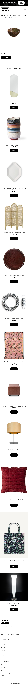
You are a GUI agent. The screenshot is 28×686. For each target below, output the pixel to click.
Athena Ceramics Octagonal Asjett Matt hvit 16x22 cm (14, 188)
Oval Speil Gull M (14, 102)
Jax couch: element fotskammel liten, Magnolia (14, 406)
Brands (9, 48)
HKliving (14, 48)
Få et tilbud (21, 3)
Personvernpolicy (5, 673)
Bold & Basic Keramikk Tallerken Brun (14, 275)
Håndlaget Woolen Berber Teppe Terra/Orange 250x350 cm (14, 362)
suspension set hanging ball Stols (14, 318)
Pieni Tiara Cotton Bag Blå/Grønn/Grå (14, 560)
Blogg (2, 665)
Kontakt (3, 667)
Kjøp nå (6, 57)
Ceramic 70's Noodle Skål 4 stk (14, 145)
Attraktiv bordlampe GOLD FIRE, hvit (14, 603)
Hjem (2, 17)
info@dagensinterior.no (7, 639)
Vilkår (2, 670)
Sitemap (3, 675)
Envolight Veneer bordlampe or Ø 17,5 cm (14, 449)
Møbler (3, 653)
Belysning (3, 647)
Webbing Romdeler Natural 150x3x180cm (14, 232)
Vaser (2, 655)
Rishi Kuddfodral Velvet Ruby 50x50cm (14, 499)
